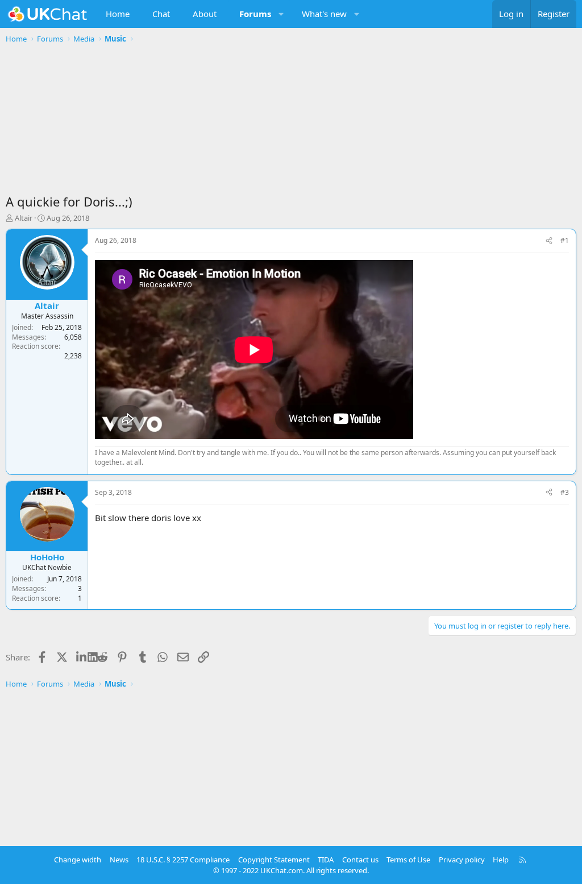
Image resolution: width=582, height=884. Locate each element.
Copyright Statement (274, 859)
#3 (564, 492)
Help (501, 859)
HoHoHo (47, 557)
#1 (564, 240)
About (205, 13)
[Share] (549, 240)
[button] (281, 14)
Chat (161, 13)
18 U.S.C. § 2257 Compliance (183, 859)
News (119, 859)
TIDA (326, 859)
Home (118, 13)
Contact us (360, 859)
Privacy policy (462, 859)
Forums (255, 13)
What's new (324, 13)
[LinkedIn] (82, 657)
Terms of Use (408, 859)
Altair (23, 218)
